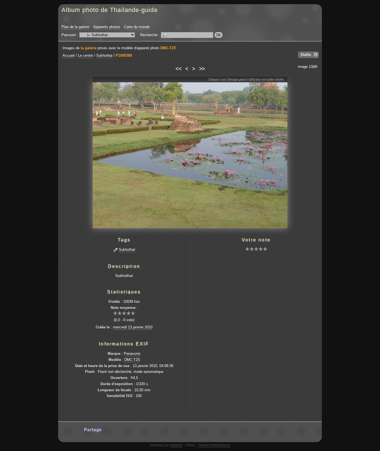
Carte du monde (137, 27)
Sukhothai (104, 55)
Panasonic (132, 353)
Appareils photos (106, 27)
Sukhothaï (127, 249)
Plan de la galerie (75, 27)
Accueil (69, 55)
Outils (306, 55)
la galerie (89, 48)
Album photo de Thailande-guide (109, 9)
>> (202, 68)
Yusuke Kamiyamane (214, 445)
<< (178, 68)
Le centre (85, 55)
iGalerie (176, 445)
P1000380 (124, 55)
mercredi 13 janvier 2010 (132, 327)
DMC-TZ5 (168, 48)
